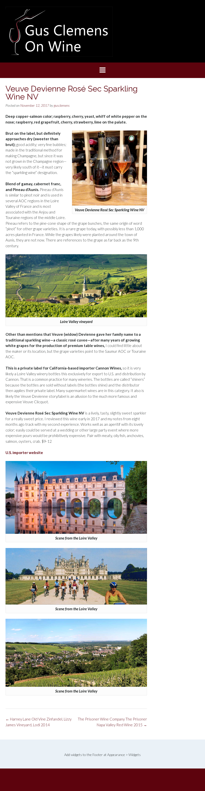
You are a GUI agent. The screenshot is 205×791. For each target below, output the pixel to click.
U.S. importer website (24, 452)
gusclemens (62, 105)
